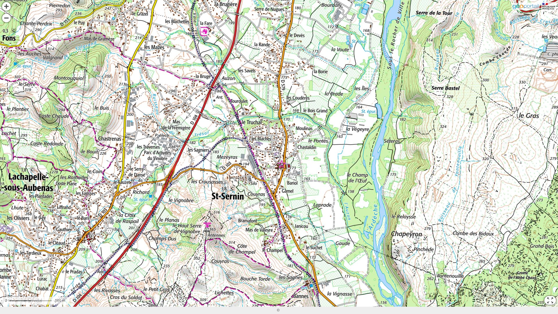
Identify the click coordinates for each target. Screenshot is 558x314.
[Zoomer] (6, 6)
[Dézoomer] (6, 18)
